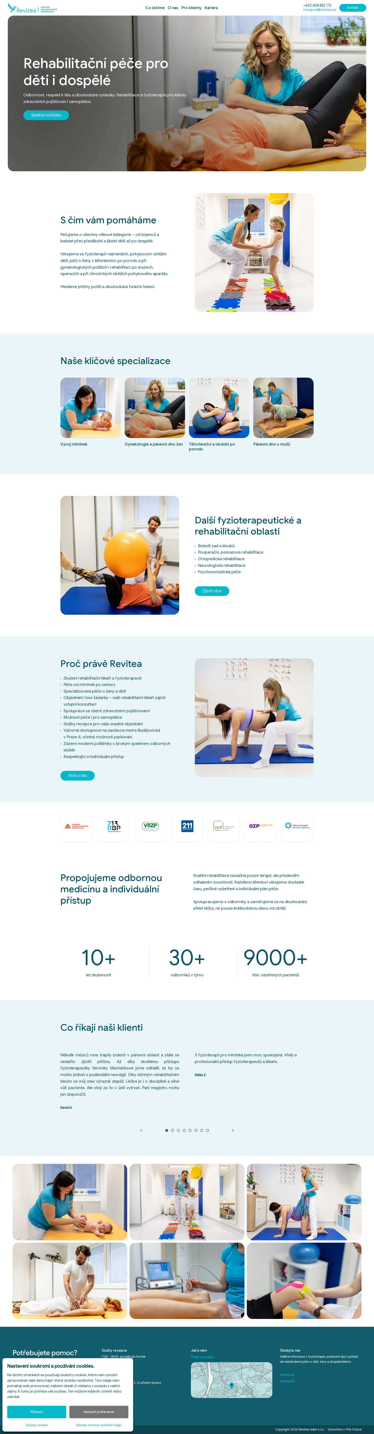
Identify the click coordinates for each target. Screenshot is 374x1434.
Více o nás (77, 775)
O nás (173, 7)
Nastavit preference (99, 1412)
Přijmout (37, 1412)
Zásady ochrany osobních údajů (99, 1425)
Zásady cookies (37, 1425)
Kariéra (211, 7)
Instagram (287, 1381)
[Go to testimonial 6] (195, 1130)
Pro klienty (191, 7)
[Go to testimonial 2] (172, 1130)
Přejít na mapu (202, 1357)
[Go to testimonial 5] (190, 1130)
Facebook (287, 1375)
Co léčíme (155, 7)
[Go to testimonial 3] (178, 1130)
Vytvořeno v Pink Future (345, 1429)
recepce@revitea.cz (319, 10)
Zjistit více (212, 590)
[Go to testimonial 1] (166, 1130)
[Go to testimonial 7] (201, 1130)
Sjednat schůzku (46, 115)
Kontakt (352, 8)
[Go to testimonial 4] (184, 1130)
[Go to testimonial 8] (207, 1130)
